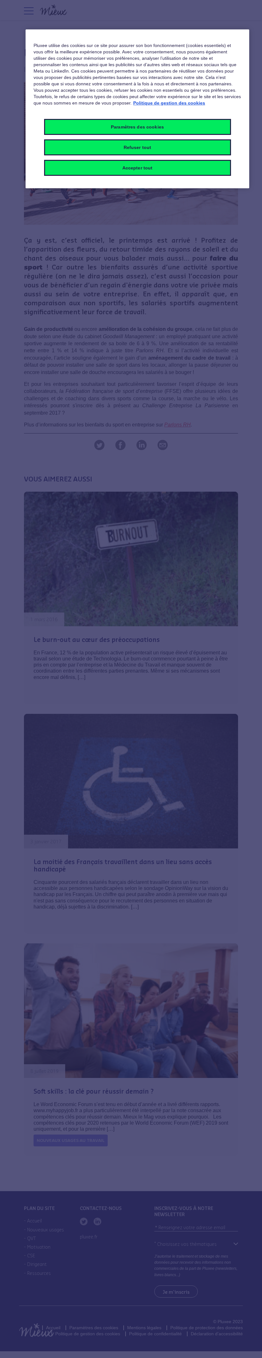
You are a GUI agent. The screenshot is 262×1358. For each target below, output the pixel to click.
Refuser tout (137, 147)
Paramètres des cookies (137, 126)
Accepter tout (137, 167)
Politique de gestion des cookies (169, 102)
